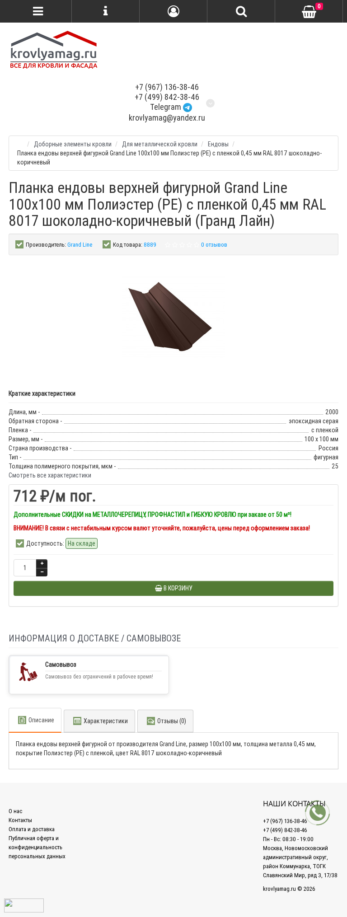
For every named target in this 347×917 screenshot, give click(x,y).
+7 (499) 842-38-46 (167, 97)
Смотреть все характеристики (50, 475)
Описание (41, 720)
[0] (309, 12)
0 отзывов (214, 244)
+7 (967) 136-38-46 (167, 87)
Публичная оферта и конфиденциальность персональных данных (37, 847)
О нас (15, 811)
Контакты (20, 820)
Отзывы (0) (171, 721)
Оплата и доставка (32, 829)
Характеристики (106, 721)
